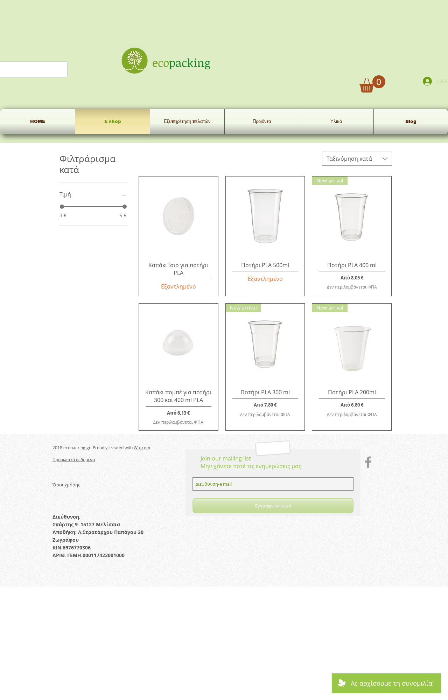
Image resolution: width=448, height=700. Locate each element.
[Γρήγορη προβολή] (178, 216)
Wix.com (142, 447)
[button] (372, 83)
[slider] (62, 206)
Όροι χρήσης (66, 484)
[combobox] (357, 159)
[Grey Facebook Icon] (368, 462)
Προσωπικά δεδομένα (73, 459)
